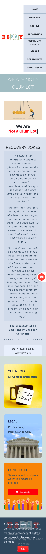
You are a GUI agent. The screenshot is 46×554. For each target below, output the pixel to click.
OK (23, 548)
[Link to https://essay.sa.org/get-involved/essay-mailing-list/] (41, 276)
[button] (4, 339)
